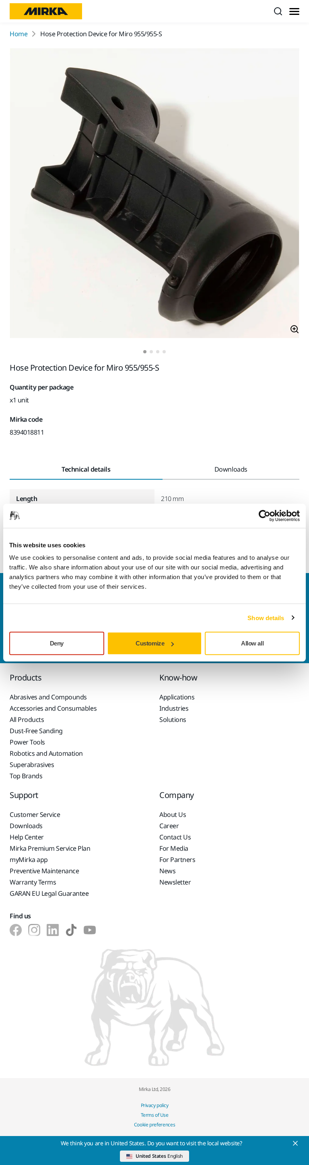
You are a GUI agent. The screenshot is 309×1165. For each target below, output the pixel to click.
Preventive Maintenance (44, 870)
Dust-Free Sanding (36, 730)
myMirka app (29, 859)
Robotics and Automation (46, 753)
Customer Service (35, 814)
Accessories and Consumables (53, 708)
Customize (150, 643)
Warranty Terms (33, 882)
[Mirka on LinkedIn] (53, 930)
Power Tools (27, 742)
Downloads (26, 825)
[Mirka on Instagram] (34, 930)
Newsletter (175, 882)
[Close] (295, 1143)
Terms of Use (154, 1114)
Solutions (172, 719)
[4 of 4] (164, 351)
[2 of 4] (151, 351)
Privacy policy (154, 1105)
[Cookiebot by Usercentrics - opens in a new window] (264, 515)
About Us (172, 814)
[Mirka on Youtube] (90, 930)
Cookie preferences (154, 1124)
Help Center (27, 837)
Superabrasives (32, 764)
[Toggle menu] (294, 11)
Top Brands (26, 775)
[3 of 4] (157, 351)
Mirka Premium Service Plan (50, 848)
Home (18, 33)
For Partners (177, 859)
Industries (173, 708)
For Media (173, 848)
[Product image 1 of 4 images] (154, 194)
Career (169, 825)
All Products (27, 719)
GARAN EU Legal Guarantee (49, 893)
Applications (176, 697)
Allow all (252, 643)
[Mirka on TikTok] (71, 930)
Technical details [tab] (86, 469)
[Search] (278, 11)
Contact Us (175, 837)
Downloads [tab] (230, 469)
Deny (57, 643)
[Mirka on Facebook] (16, 930)
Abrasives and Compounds (48, 697)
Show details (265, 617)
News (167, 870)
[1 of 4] (144, 351)
